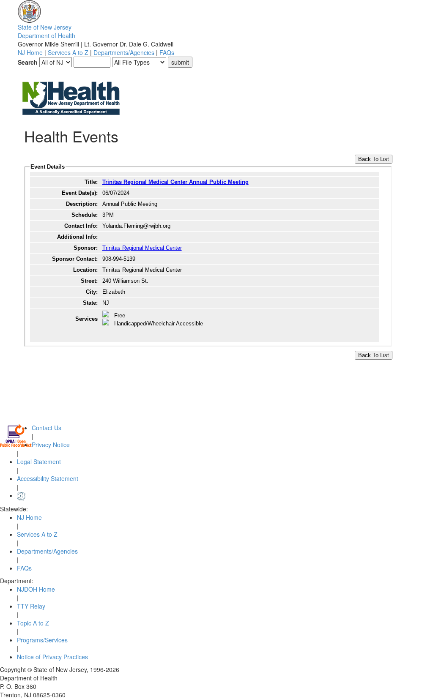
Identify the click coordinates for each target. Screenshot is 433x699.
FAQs (166, 52)
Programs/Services (42, 640)
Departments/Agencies (123, 52)
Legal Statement (39, 461)
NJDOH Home (36, 589)
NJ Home (30, 52)
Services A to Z (68, 52)
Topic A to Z (33, 623)
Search (28, 62)
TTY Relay (31, 606)
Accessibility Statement (47, 478)
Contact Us (46, 427)
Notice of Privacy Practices (52, 657)
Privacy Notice (51, 444)
